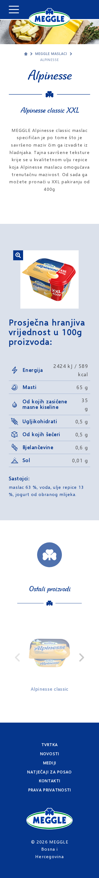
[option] (49, 657)
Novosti (49, 753)
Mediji (49, 762)
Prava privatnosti (49, 789)
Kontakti (49, 780)
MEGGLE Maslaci (51, 53)
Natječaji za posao (49, 772)
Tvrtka (50, 744)
